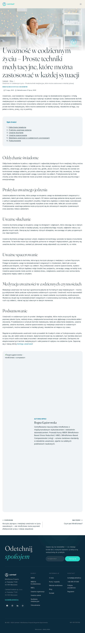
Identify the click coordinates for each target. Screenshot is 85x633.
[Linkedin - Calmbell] (17, 605)
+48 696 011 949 (73, 582)
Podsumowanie (15, 141)
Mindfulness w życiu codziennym (14, 87)
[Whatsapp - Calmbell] (23, 605)
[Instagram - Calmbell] (12, 605)
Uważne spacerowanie (18, 135)
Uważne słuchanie (16, 133)
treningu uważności (24, 344)
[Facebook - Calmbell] (7, 605)
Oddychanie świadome (17, 127)
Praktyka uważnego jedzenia (20, 130)
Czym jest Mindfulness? (73, 522)
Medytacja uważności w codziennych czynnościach (29, 138)
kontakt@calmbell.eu (12, 600)
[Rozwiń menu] (81, 4)
